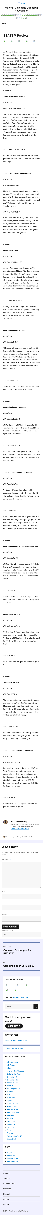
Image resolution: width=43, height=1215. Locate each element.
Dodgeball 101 (12, 1077)
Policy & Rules (12, 1109)
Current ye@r (8, 930)
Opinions (10, 1100)
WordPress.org (12, 1161)
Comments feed (13, 1158)
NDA (9, 1094)
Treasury (10, 1133)
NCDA (5, 1211)
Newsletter (11, 1097)
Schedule (6, 1178)
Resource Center (9, 1183)
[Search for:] (19, 1006)
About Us (6, 1173)
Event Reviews (12, 1083)
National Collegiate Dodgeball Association (21, 9)
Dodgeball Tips (13, 1080)
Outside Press (12, 1103)
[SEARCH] (36, 1006)
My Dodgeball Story (14, 1088)
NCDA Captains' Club (20, 997)
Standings (11, 1124)
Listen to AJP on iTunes (14, 1048)
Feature (10, 1085)
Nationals (10, 1091)
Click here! (14, 1026)
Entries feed (11, 1155)
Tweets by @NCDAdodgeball (16, 1040)
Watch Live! (11, 1139)
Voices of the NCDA (14, 1136)
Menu (4, 23)
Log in (9, 1152)
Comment (6, 860)
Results (10, 1118)
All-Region (11, 1065)
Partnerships (12, 1106)
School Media (12, 1121)
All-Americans (12, 1062)
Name (4, 892)
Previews (10, 1115)
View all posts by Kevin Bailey (20, 829)
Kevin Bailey (10, 837)
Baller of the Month (14, 1074)
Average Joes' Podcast (15, 1071)
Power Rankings (13, 1112)
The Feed (31, 837)
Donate (6, 1204)
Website (5, 914)
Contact (6, 1199)
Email (5, 903)
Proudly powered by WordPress (18, 1211)
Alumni (9, 1068)
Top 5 (9, 1130)
